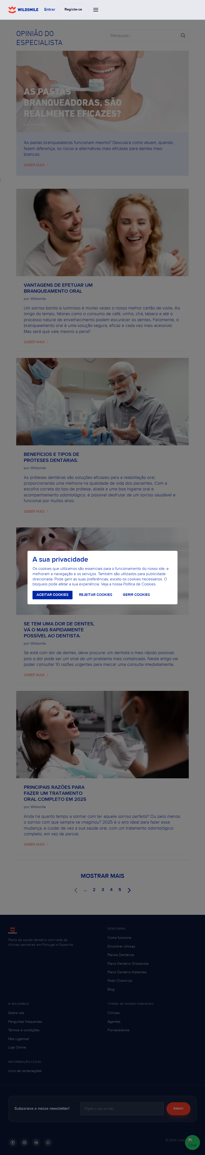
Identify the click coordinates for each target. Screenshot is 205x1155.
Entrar (49, 10)
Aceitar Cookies (52, 595)
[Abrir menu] (95, 9)
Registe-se (73, 9)
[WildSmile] (23, 9)
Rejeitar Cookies (95, 595)
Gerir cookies (136, 595)
